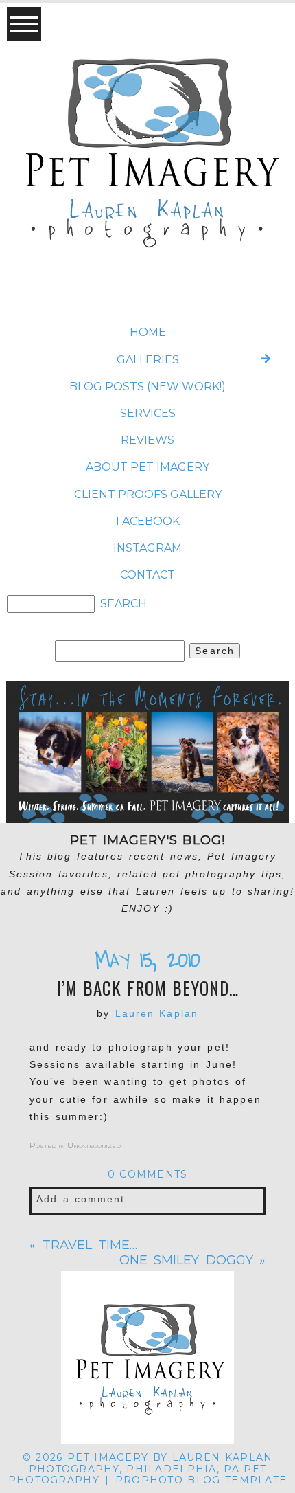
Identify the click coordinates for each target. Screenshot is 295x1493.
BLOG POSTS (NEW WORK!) (147, 386)
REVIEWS (147, 440)
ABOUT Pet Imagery (147, 466)
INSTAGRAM (147, 547)
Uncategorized (94, 1145)
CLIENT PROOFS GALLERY (148, 494)
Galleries (148, 359)
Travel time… (90, 1245)
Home (148, 332)
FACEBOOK (148, 521)
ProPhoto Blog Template (201, 1480)
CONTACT (147, 574)
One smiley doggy (186, 1260)
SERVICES (148, 413)
